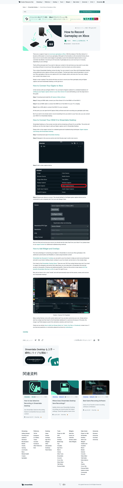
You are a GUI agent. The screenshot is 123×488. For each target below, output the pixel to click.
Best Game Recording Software (94, 401)
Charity (23, 445)
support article (40, 244)
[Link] (42, 340)
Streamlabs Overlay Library (49, 263)
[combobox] (37, 11)
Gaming (24, 447)
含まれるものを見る (75, 19)
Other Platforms (38, 445)
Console (83, 454)
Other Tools (60, 454)
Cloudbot (59, 445)
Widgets (47, 441)
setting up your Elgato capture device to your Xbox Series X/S (50, 91)
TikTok (35, 433)
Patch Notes (48, 450)
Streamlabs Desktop (33, 7)
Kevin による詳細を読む (79, 40)
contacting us (68, 327)
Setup (46, 433)
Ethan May (37, 417)
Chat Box (71, 437)
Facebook (36, 443)
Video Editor (60, 462)
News (23, 452)
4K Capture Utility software (58, 97)
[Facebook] (39, 340)
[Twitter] (35, 340)
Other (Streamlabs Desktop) (48, 445)
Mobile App (60, 441)
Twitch (35, 439)
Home (24, 7)
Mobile (23, 443)
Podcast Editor (61, 466)
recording (25, 331)
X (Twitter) (36, 437)
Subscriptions (84, 460)
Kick (35, 447)
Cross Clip (60, 460)
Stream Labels (73, 439)
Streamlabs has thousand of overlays (43, 258)
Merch (59, 450)
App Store (47, 439)
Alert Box (71, 433)
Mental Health (25, 454)
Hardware (24, 439)
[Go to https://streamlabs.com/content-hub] (26, 2)
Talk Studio (60, 464)
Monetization (25, 441)
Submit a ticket (85, 470)
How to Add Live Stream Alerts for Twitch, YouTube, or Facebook (62, 325)
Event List (71, 435)
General (83, 452)
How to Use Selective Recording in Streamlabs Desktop (33, 403)
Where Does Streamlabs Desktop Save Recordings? (64, 402)
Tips (58, 443)
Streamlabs (100, 2)
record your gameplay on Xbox (57, 54)
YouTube (36, 441)
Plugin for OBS (61, 433)
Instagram (36, 435)
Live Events (25, 450)
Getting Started (25, 433)
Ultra (58, 435)
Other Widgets (72, 441)
